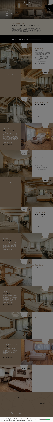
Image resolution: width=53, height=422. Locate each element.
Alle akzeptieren (48, 419)
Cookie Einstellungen (36, 419)
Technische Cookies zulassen (42, 419)
